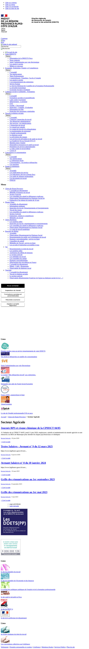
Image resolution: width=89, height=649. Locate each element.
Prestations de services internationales (22, 147)
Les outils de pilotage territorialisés (21, 176)
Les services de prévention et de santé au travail (26, 139)
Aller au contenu (11, 3)
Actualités (13, 171)
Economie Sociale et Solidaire (20, 90)
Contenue (4, 38)
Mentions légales (47, 647)
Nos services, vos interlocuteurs (20, 123)
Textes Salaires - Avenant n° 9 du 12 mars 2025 (27, 446)
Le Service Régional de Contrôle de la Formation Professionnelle (32, 86)
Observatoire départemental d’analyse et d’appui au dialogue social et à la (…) (36, 278)
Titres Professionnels (17, 76)
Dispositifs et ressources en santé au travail (24, 145)
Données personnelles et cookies (21, 647)
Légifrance (36, 647)
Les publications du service (19, 172)
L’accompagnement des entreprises (21, 82)
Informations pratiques (17, 206)
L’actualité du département (19, 190)
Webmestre (4, 647)
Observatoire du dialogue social (20, 268)
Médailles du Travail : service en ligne (22, 243)
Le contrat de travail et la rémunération (23, 129)
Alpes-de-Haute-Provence (14, 189)
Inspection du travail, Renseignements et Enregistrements (29, 208)
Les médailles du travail (18, 257)
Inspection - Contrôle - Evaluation (21, 107)
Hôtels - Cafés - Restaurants (19, 266)
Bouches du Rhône (11, 231)
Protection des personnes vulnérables (22, 111)
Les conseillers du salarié (18, 258)
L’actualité (13, 72)
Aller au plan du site (12, 8)
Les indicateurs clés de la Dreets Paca (22, 174)
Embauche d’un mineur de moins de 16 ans (24, 200)
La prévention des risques (18, 137)
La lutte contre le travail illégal (20, 149)
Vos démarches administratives (20, 121)
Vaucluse (8, 270)
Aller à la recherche (12, 6)
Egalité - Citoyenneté (17, 105)
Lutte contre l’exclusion (18, 100)
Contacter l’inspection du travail (20, 119)
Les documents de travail (18, 178)
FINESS (12, 180)
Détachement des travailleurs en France (23, 262)
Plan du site (71, 647)
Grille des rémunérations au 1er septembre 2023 (28, 479)
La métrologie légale (17, 160)
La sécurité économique (18, 88)
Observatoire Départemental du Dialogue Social (26, 227)
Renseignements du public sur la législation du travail (28, 237)
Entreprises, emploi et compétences (22, 216)
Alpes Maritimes (10, 220)
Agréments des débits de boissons (21, 253)
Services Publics (60, 647)
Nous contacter (15, 60)
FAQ (11, 104)
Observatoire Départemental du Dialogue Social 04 (27, 198)
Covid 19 (13, 150)
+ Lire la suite (5, 442)
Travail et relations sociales (19, 274)
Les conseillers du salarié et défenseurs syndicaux (26, 196)
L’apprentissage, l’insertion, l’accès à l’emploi (25, 78)
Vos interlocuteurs (16, 74)
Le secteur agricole (16, 255)
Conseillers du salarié (17, 241)
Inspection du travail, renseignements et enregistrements (29, 223)
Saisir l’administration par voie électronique (24, 62)
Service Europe (15, 84)
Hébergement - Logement (18, 102)
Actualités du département (18, 204)
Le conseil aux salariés (17, 127)
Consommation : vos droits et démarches (23, 162)
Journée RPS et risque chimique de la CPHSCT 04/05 (30, 428)
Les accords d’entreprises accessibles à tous (24, 245)
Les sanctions (14, 164)
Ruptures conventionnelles (19, 260)
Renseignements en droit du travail (21, 249)
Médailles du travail (16, 218)
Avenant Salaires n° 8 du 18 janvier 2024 (23, 462)
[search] (11, 46)
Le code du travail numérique (20, 229)
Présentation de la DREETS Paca (21, 58)
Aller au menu (10, 5)
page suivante (14, 506)
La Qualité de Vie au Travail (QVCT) (22, 141)
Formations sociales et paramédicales (22, 98)
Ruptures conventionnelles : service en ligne (25, 239)
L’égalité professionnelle (18, 133)
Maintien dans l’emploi (17, 143)
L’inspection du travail (17, 125)
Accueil (3, 417)
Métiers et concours (16, 66)
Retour (8, 56)
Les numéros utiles (16, 222)
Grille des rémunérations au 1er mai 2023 (24, 492)
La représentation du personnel (20, 131)
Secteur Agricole (15, 194)
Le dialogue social (16, 135)
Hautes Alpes (9, 202)
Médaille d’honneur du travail (20, 192)
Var (6, 247)
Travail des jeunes (16, 210)
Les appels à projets (16, 64)
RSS (2, 42)
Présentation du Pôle (17, 109)
